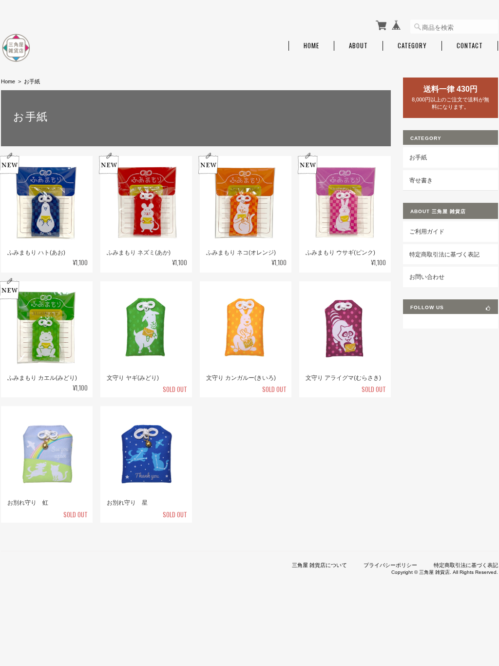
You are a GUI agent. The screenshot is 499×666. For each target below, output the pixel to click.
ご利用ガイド (426, 231)
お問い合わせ (426, 277)
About (358, 45)
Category (412, 45)
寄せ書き (421, 180)
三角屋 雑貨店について (319, 565)
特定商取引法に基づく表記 (444, 254)
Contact (470, 45)
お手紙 (418, 157)
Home (311, 45)
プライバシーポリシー (390, 565)
